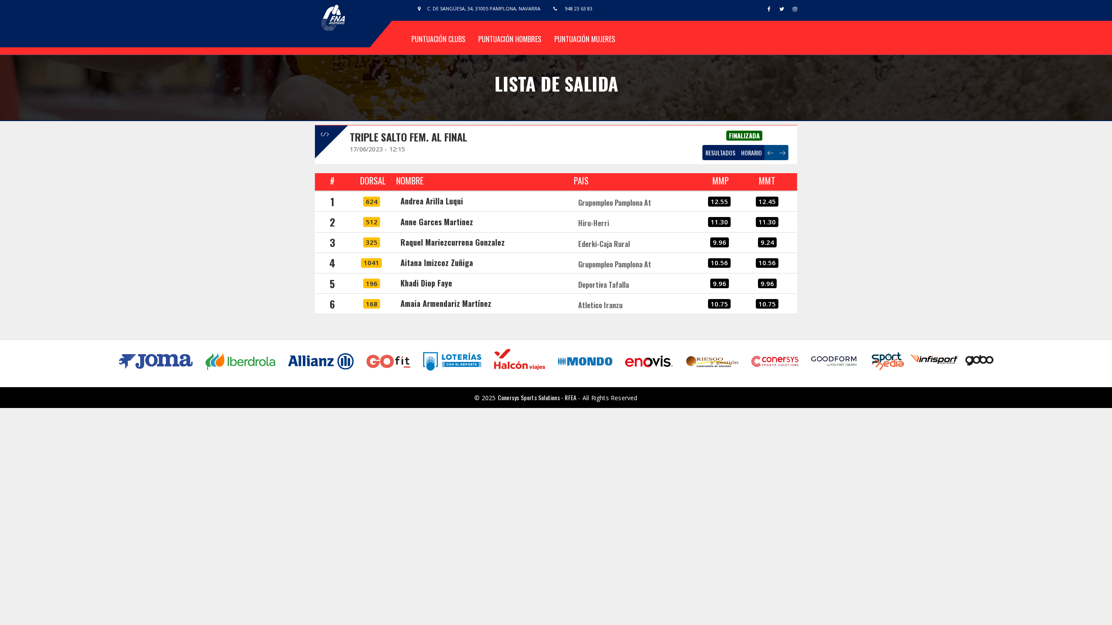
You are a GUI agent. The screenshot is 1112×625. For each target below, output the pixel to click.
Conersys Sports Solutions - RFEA (537, 397)
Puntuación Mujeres (584, 39)
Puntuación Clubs (438, 39)
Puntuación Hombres (509, 39)
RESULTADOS (720, 152)
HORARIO (751, 152)
